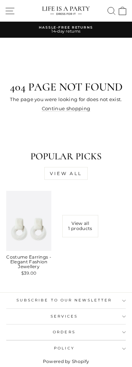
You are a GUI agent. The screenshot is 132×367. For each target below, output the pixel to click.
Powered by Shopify (66, 361)
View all (66, 173)
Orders (64, 332)
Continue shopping (66, 108)
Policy (64, 348)
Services (64, 316)
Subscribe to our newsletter (64, 300)
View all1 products (80, 225)
